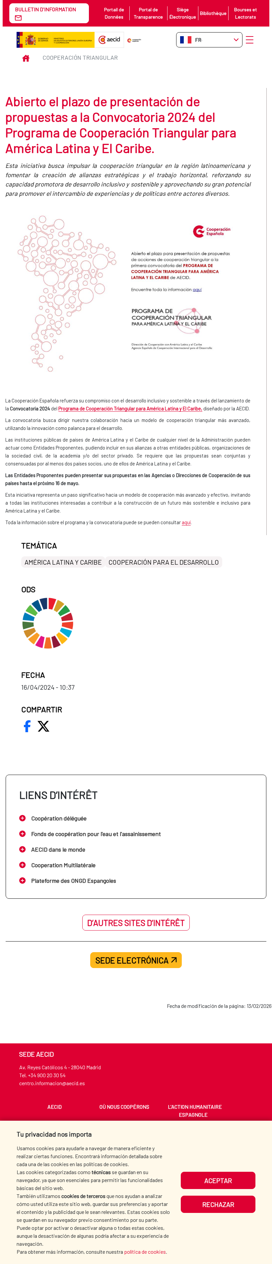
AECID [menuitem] (54, 1106)
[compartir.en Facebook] (27, 726)
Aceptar (218, 1180)
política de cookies (145, 1251)
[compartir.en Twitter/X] (43, 726)
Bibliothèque (213, 13)
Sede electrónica (132, 960)
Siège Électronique (183, 13)
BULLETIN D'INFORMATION (45, 9)
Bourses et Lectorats (245, 13)
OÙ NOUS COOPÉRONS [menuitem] (124, 1106)
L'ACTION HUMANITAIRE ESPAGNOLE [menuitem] (195, 1110)
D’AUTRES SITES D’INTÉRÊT (136, 923)
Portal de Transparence (148, 13)
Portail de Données (114, 13)
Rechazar (218, 1204)
